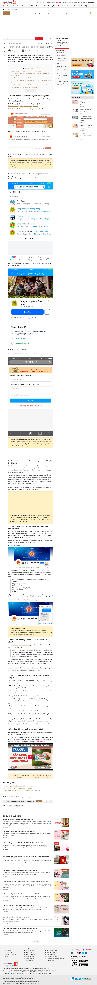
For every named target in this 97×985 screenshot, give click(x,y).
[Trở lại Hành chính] (4, 55)
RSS (93, 13)
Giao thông (64, 13)
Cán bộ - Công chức (37, 13)
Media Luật (80, 13)
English (78, 2)
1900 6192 (14, 775)
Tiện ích (87, 6)
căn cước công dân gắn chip (16, 805)
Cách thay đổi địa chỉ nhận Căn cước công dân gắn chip (20, 786)
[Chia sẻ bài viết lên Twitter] (4, 47)
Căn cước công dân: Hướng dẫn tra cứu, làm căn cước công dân (62, 69)
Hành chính (6, 13)
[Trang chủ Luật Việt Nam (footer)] (10, 965)
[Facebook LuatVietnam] (72, 953)
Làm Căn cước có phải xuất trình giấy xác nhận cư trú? (62, 83)
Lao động (46, 13)
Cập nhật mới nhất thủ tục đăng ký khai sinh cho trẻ (18, 905)
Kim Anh (18, 50)
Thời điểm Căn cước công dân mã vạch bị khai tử (18, 788)
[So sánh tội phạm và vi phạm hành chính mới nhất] (75, 135)
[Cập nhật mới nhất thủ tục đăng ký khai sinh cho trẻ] (75, 102)
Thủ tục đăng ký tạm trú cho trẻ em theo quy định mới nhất (86, 127)
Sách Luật (86, 13)
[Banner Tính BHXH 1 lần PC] (82, 78)
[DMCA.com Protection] (86, 979)
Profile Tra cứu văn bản (10, 954)
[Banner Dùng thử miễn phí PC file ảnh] (82, 67)
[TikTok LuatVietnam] (80, 953)
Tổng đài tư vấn (29, 960)
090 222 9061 (37, 775)
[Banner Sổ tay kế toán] (82, 93)
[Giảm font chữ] (49, 43)
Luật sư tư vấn (71, 6)
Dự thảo (31, 6)
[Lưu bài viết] (4, 51)
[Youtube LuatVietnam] (78, 953)
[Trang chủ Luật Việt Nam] (9, 2)
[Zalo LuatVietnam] (75, 953)
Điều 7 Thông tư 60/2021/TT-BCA (21, 645)
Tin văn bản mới (40, 6)
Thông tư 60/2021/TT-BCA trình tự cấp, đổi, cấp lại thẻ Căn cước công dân (62, 43)
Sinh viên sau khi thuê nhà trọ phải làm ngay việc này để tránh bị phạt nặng (25, 881)
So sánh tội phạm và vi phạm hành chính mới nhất (18, 819)
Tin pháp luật (51, 6)
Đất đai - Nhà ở (21, 13)
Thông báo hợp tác (51, 960)
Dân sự (52, 13)
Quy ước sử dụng (51, 954)
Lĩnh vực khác (72, 13)
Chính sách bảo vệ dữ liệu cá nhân (55, 958)
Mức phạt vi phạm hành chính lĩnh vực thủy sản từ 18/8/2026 (21, 894)
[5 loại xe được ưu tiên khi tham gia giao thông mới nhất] (75, 117)
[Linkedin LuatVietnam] (86, 953)
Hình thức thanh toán (52, 952)
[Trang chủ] (3, 5)
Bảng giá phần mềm (52, 950)
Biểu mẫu (57, 13)
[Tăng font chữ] (51, 43)
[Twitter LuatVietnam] (83, 953)
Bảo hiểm (28, 13)
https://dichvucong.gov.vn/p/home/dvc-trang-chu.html (23, 106)
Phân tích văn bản (30, 952)
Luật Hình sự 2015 (34, 983)
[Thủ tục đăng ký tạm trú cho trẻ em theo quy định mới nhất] (75, 126)
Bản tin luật (61, 6)
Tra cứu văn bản (21, 6)
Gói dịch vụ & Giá (67, 2)
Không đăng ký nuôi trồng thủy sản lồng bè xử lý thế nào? (20, 870)
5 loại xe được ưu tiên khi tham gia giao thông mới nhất (85, 118)
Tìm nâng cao (49, 38)
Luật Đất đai (26, 983)
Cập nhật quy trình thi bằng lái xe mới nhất (16, 917)
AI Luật (80, 6)
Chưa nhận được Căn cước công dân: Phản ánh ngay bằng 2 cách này (62, 61)
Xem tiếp (36, 941)
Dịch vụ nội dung (30, 958)
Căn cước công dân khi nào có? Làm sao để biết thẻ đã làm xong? (62, 76)
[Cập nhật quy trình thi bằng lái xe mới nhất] (75, 110)
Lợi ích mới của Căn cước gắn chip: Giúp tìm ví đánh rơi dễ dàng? (23, 790)
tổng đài (19, 777)
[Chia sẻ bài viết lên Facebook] (4, 43)
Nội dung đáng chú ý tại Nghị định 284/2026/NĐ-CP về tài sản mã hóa (23, 843)
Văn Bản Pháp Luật (7, 983)
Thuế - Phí (13, 13)
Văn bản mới (10, 6)
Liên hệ (6, 956)
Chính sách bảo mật (52, 956)
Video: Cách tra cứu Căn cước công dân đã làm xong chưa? (62, 54)
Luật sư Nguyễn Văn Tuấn (39, 50)
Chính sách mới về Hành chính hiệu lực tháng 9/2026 (19, 831)
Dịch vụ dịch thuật (30, 956)
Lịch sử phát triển (8, 952)
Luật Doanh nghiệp (17, 983)
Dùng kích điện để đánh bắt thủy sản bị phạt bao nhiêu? (20, 928)
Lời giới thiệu (7, 950)
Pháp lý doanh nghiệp (31, 954)
